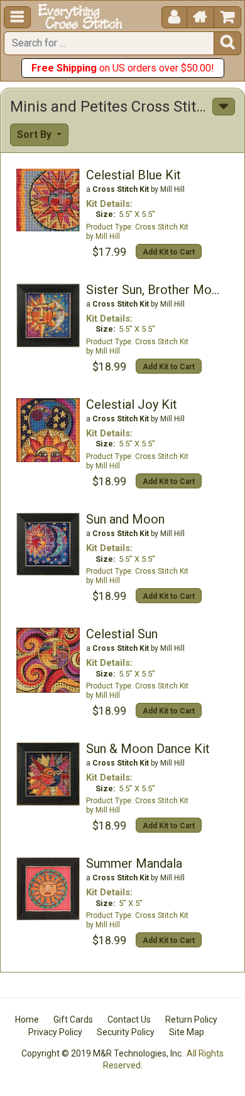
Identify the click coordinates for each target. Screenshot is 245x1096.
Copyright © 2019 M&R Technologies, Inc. (102, 1053)
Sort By (35, 134)
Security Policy (126, 1032)
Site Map (186, 1032)
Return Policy (191, 1019)
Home (27, 1019)
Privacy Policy (55, 1032)
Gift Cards (73, 1019)
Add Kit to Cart (169, 252)
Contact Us (129, 1019)
